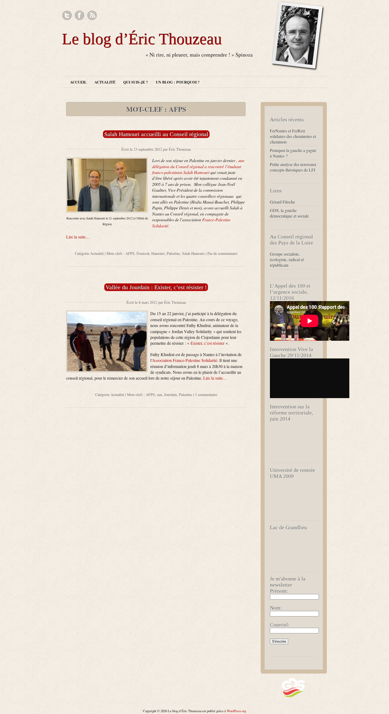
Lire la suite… (78, 236)
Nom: (276, 608)
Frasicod (143, 253)
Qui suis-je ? (135, 82)
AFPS (129, 253)
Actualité (104, 82)
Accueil (78, 82)
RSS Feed (92, 15)
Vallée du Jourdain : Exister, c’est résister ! (156, 287)
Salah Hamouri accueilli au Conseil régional (156, 134)
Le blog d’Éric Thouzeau (142, 39)
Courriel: (280, 625)
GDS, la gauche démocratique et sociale (289, 213)
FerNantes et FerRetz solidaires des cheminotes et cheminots (293, 136)
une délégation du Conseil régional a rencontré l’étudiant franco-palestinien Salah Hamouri (198, 166)
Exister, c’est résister (207, 343)
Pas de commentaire (222, 253)
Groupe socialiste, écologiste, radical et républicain (287, 259)
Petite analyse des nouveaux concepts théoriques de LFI (293, 167)
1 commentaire (206, 394)
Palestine (173, 253)
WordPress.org (236, 710)
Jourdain (170, 394)
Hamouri (158, 253)
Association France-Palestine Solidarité (184, 360)
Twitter (67, 15)
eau (159, 394)
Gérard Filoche (282, 202)
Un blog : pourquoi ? (178, 82)
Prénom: (279, 591)
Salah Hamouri (193, 253)
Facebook (79, 15)
